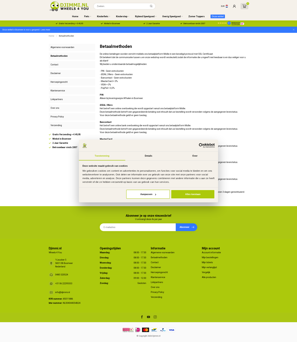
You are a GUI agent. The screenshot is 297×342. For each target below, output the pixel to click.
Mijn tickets (207, 262)
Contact (54, 64)
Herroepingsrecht (59, 82)
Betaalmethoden (66, 36)
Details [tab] (148, 155)
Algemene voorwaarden (62, 47)
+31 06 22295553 (63, 283)
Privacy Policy (57, 116)
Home (75, 16)
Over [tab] (195, 155)
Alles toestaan (192, 194)
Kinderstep (121, 16)
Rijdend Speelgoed (145, 16)
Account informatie (211, 252)
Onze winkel (218, 16)
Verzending (56, 125)
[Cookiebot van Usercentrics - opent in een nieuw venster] (201, 145)
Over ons (55, 108)
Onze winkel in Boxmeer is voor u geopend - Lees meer (26, 29)
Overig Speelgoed (171, 16)
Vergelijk (206, 272)
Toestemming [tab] (102, 155)
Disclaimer (56, 73)
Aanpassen (146, 194)
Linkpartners (57, 99)
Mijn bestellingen (210, 257)
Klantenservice (58, 90)
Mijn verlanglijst (209, 267)
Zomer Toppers (196, 16)
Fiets (86, 16)
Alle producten (209, 277)
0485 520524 (61, 274)
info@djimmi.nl (62, 292)
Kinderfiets (102, 16)
